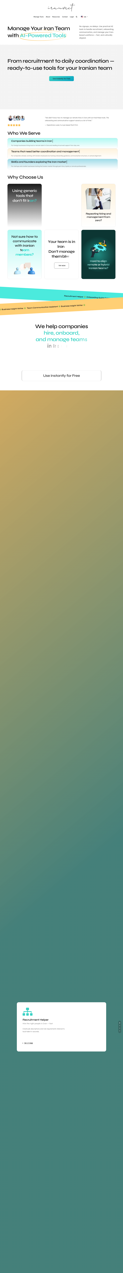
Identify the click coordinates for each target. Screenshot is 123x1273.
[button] (76, 16)
